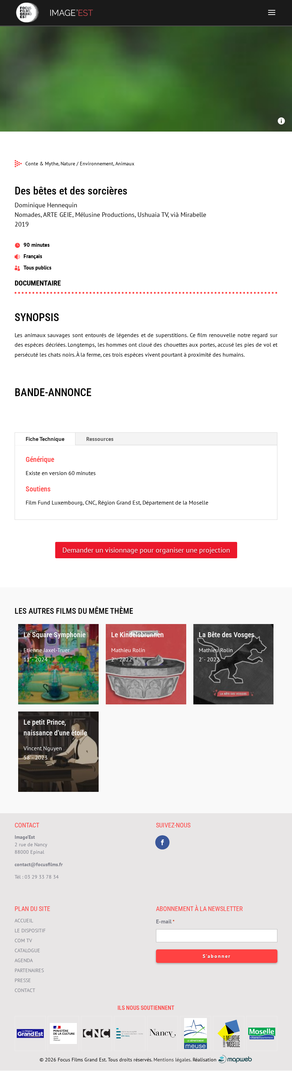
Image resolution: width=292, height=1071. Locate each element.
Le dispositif (30, 930)
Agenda (24, 960)
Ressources (100, 438)
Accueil (24, 920)
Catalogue (27, 950)
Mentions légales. (172, 1059)
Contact (25, 990)
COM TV (23, 940)
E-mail (165, 921)
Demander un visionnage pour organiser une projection (146, 550)
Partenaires (29, 970)
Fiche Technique (45, 438)
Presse (23, 980)
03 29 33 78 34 (42, 877)
